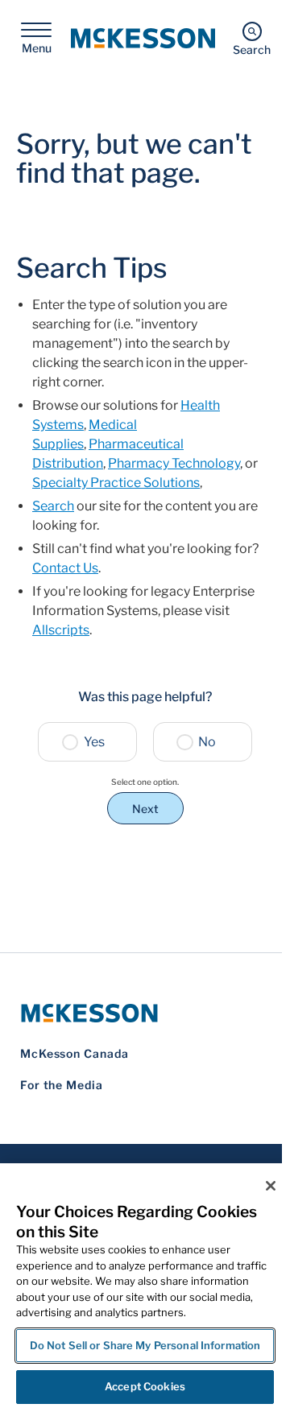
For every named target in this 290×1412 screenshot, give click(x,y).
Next (145, 808)
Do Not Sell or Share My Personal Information (145, 1345)
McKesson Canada (74, 1053)
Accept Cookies (145, 1386)
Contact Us (65, 568)
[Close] (270, 1186)
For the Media (61, 1085)
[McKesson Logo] (145, 1013)
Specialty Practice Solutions (116, 482)
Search (53, 506)
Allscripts (60, 630)
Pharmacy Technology (174, 463)
